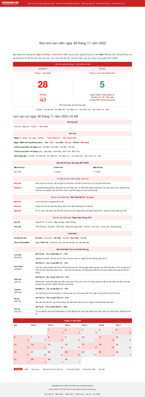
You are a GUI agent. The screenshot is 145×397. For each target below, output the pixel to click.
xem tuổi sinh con (118, 3)
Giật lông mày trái (88, 3)
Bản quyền (59, 394)
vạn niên (102, 369)
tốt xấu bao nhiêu (89, 369)
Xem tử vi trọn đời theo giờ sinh (68, 3)
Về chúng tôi (49, 394)
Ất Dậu (41, 138)
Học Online (96, 394)
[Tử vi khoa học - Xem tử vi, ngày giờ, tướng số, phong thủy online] (13, 3)
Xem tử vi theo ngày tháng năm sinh (41, 3)
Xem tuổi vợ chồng (103, 3)
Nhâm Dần (71, 138)
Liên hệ (88, 394)
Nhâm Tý (56, 138)
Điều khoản (69, 394)
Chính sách (79, 394)
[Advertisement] (68, 22)
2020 (26, 369)
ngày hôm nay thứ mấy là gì (53, 369)
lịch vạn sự (35, 369)
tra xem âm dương (73, 369)
